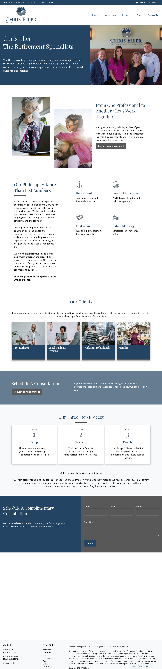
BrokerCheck (123, 647)
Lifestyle (46, 667)
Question (88, 522)
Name (87, 506)
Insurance (46, 658)
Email (112, 506)
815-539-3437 (47, 2)
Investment (47, 652)
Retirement (47, 649)
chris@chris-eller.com (11, 663)
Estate (45, 655)
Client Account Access (147, 2)
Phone (139, 506)
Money (45, 664)
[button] (95, 15)
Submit (90, 543)
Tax (44, 661)
